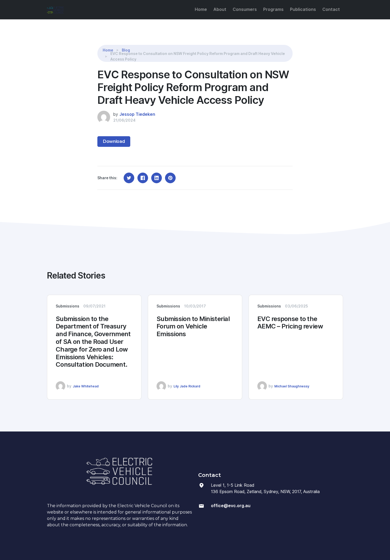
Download (114, 141)
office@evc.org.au (230, 505)
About (219, 9)
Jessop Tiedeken (137, 114)
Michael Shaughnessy (291, 386)
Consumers (245, 9)
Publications (303, 9)
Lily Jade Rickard (187, 386)
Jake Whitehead (86, 386)
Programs (273, 9)
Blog (126, 50)
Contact (331, 9)
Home (201, 9)
